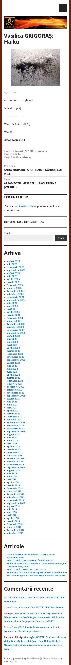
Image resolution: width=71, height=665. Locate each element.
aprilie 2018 (13, 518)
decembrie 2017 (15, 530)
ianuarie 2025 (14, 288)
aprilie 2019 (13, 482)
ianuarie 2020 (14, 455)
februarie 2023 (15, 354)
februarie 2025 (15, 285)
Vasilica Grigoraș (21, 157)
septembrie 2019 (16, 467)
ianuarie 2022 (14, 383)
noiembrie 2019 (15, 461)
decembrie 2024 (16, 291)
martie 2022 (13, 377)
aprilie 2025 (13, 279)
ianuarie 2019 (14, 491)
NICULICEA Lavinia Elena (18, 597)
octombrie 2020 (15, 428)
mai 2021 (11, 407)
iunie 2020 (12, 440)
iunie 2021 (12, 404)
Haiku (17, 154)
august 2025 (13, 273)
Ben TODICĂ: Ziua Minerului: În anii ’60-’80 (30, 560)
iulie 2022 (12, 365)
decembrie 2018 (15, 494)
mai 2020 (12, 443)
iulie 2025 (12, 276)
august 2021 (13, 398)
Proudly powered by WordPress (21, 658)
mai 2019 (11, 479)
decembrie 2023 (16, 324)
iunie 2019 (12, 476)
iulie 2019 (12, 473)
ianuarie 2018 (14, 527)
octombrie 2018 (15, 500)
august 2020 (13, 434)
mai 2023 (12, 345)
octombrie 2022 (15, 356)
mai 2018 (11, 515)
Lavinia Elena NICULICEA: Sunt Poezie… (43, 607)
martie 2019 (13, 485)
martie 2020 (13, 449)
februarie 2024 (15, 318)
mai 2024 (12, 309)
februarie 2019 (15, 488)
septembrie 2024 (16, 300)
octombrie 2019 (15, 464)
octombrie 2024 (15, 297)
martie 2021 (13, 413)
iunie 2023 (12, 342)
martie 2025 (13, 282)
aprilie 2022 (13, 374)
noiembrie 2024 (15, 294)
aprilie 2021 (13, 410)
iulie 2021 (12, 401)
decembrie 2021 (15, 386)
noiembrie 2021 (15, 389)
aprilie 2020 (13, 446)
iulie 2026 (12, 264)
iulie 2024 (12, 303)
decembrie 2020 (16, 422)
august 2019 (13, 470)
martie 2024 (13, 315)
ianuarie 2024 (14, 321)
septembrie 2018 (16, 503)
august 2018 (13, 506)
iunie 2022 (12, 368)
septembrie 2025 (16, 270)
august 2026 (13, 261)
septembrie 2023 (16, 333)
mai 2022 (12, 371)
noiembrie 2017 (15, 533)
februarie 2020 (15, 452)
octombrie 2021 (15, 392)
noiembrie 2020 (15, 425)
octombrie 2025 (15, 267)
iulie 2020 (12, 437)
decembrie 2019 (15, 458)
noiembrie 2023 (15, 327)
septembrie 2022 (16, 359)
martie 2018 (13, 521)
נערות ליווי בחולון (10, 607)
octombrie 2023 (15, 330)
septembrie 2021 (16, 395)
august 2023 (13, 336)
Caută (7, 233)
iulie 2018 (12, 509)
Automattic (10, 661)
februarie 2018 (15, 524)
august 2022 (13, 362)
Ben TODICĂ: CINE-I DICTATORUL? (26, 569)
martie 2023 (13, 351)
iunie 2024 (12, 306)
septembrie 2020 (16, 431)
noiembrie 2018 (15, 497)
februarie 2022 (15, 380)
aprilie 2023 (13, 348)
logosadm (42, 151)
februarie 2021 (15, 416)
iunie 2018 (12, 512)
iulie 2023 (12, 339)
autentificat (28, 206)
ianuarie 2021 (14, 419)
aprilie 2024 (13, 312)
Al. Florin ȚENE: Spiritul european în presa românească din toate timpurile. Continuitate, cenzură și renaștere (37, 574)
